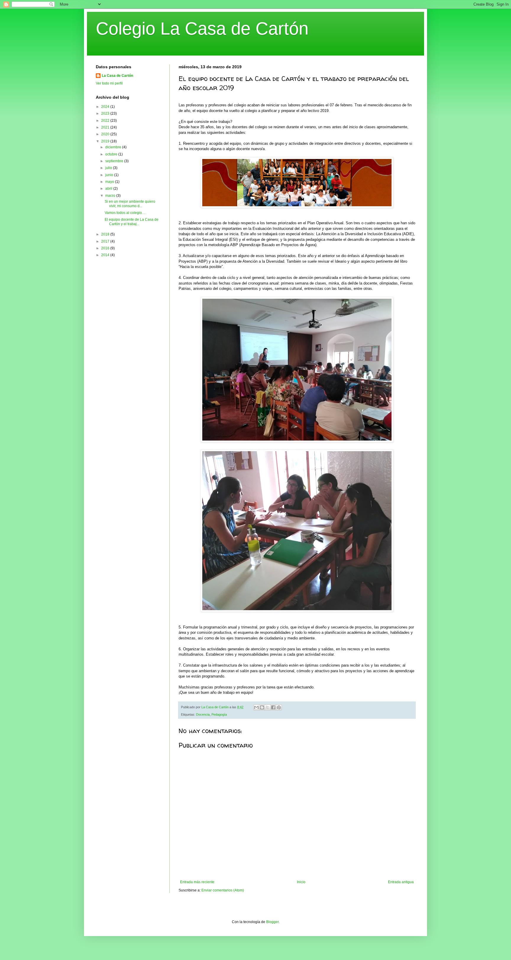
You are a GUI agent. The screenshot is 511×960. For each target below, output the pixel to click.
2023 (105, 113)
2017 (105, 241)
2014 (105, 255)
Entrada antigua (401, 882)
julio (109, 168)
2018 (105, 234)
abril (109, 188)
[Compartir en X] (268, 707)
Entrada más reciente (197, 882)
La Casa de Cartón (117, 76)
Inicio (301, 882)
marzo (110, 196)
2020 (105, 134)
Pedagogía (219, 714)
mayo (110, 182)
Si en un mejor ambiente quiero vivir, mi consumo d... (130, 203)
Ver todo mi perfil (109, 83)
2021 (105, 127)
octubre (111, 154)
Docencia (203, 714)
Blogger (272, 922)
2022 (105, 120)
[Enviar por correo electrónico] (256, 707)
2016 (105, 248)
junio (109, 175)
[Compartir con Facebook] (273, 707)
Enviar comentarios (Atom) (222, 890)
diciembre (113, 147)
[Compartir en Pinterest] (279, 707)
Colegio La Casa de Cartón (202, 28)
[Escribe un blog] (262, 707)
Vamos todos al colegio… (125, 213)
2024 (105, 107)
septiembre (114, 161)
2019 (105, 141)
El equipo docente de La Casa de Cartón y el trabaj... (132, 221)
